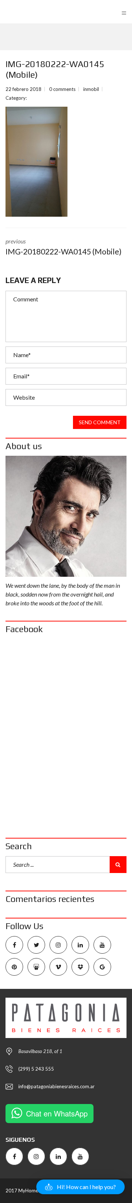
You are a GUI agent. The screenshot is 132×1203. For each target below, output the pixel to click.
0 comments (62, 89)
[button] (80, 1187)
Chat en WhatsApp (57, 1113)
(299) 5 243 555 (36, 1069)
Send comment (100, 422)
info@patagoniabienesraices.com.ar (56, 1086)
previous (63, 247)
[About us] (66, 516)
